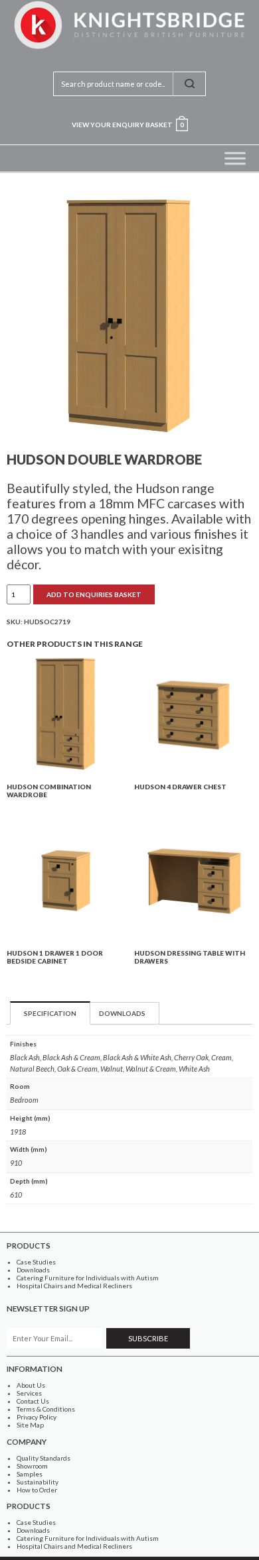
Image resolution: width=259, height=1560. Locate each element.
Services (29, 1393)
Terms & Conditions (46, 1409)
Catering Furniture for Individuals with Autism (88, 1278)
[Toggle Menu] (235, 158)
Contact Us (33, 1401)
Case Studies (36, 1262)
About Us (31, 1385)
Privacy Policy (36, 1417)
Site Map (30, 1425)
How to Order (37, 1490)
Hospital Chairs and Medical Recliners (74, 1286)
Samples (30, 1474)
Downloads (33, 1270)
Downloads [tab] (122, 1013)
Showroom (32, 1466)
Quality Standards (43, 1458)
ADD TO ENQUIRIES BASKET (93, 594)
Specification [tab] (50, 1013)
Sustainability (37, 1482)
